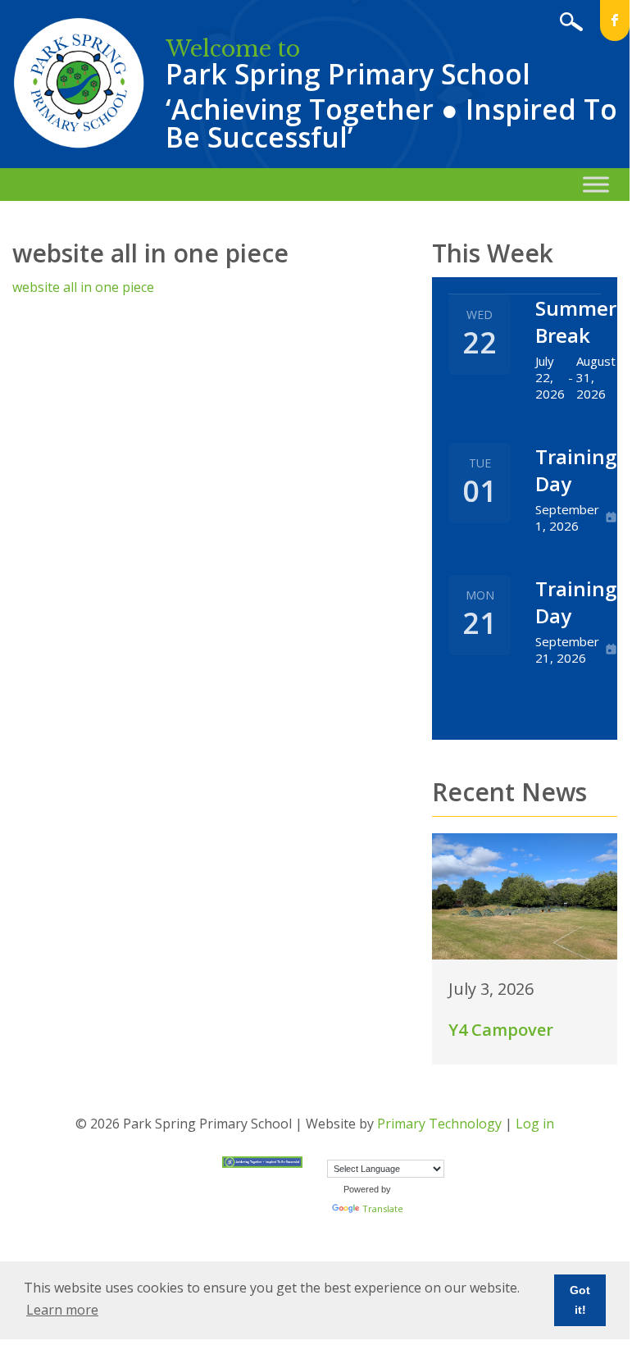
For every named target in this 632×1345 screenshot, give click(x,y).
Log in (535, 1124)
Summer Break (575, 321)
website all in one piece (83, 287)
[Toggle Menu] (596, 184)
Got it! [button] (580, 1299)
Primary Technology (439, 1124)
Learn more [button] (62, 1310)
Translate (382, 1208)
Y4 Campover (500, 1030)
